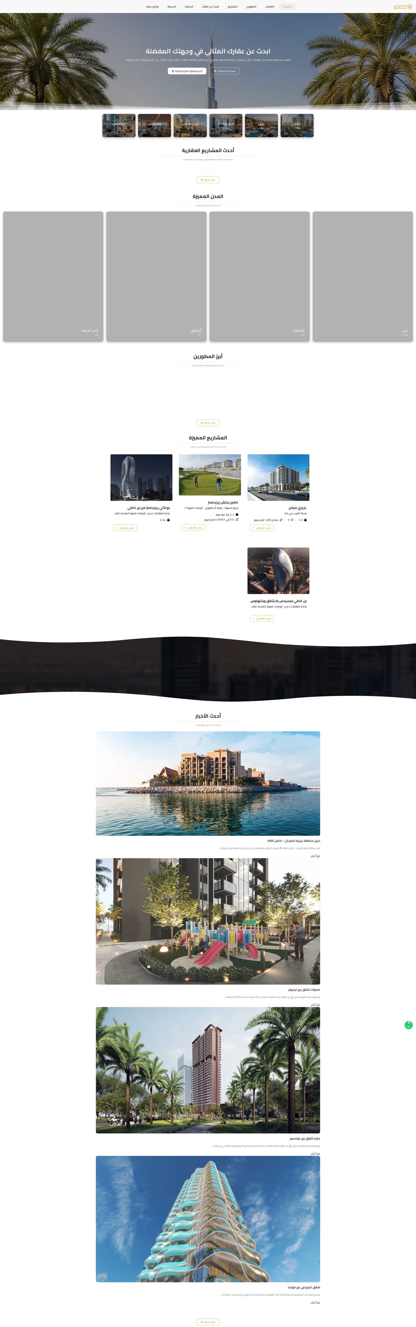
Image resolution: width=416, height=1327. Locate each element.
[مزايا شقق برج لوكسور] (208, 1070)
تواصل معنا (152, 6)
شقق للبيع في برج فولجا (304, 1287)
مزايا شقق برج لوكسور (305, 1138)
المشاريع (232, 6)
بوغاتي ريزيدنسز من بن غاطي (148, 508)
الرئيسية (287, 6)
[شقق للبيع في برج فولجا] (208, 1218)
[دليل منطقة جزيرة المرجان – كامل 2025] (208, 783)
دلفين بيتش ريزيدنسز (223, 502)
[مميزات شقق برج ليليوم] (208, 921)
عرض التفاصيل (263, 527)
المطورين (251, 6)
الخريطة (172, 6)
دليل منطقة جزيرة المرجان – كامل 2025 (293, 840)
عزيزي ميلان (298, 508)
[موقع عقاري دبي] (403, 6)
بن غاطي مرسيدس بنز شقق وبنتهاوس (278, 601)
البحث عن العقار (210, 6)
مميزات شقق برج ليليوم (304, 989)
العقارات (269, 6)
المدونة (189, 6)
